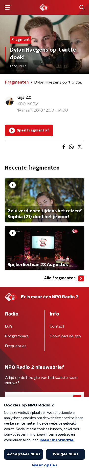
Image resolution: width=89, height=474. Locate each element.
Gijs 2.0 (24, 98)
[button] (7, 7)
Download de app (65, 336)
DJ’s (9, 326)
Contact (57, 326)
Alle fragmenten (60, 278)
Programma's (17, 336)
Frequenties (15, 346)
